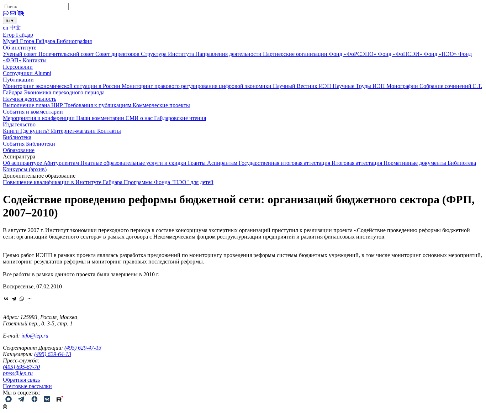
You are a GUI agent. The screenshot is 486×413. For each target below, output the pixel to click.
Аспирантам (223, 163)
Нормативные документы (416, 163)
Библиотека (17, 137)
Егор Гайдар (18, 35)
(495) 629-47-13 (82, 348)
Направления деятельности (229, 54)
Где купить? (35, 131)
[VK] (47, 400)
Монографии (402, 86)
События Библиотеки (29, 144)
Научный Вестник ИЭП (303, 86)
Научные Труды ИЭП (359, 86)
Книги (11, 131)
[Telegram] (14, 299)
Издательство (19, 124)
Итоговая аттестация (358, 163)
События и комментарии (33, 112)
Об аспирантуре (23, 163)
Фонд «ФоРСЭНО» (353, 54)
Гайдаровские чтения (180, 118)
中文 (15, 28)
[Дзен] (34, 400)
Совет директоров (118, 54)
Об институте (19, 48)
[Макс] (9, 400)
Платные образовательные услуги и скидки (134, 163)
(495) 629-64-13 (52, 354)
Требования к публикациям (98, 105)
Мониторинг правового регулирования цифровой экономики (197, 86)
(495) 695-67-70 (21, 367)
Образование (19, 150)
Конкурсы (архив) (25, 169)
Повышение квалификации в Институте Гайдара (63, 182)
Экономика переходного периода (64, 92)
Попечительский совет (66, 54)
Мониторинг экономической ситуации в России (62, 86)
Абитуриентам (61, 163)
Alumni (42, 73)
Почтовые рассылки (27, 386)
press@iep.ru (18, 373)
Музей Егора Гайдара (30, 41)
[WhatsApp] (22, 299)
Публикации (18, 80)
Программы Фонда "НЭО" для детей (168, 182)
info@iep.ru (34, 336)
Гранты (197, 163)
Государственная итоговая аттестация (285, 163)
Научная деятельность (29, 99)
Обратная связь (21, 380)
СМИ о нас (140, 118)
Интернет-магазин (74, 131)
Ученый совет (20, 54)
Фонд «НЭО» (441, 54)
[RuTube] (59, 400)
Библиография (74, 41)
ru (10, 20)
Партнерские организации (296, 54)
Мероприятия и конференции (39, 118)
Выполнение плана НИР (33, 105)
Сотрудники (18, 73)
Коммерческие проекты (161, 105)
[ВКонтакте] (6, 299)
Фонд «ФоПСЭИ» (401, 54)
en (6, 28)
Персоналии (18, 67)
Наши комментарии (101, 118)
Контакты (35, 60)
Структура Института (168, 54)
